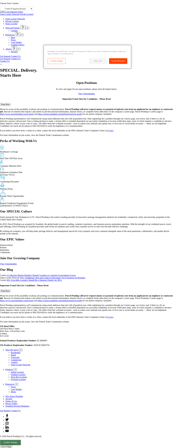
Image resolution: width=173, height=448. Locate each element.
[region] (87, 57)
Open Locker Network (9, 14)
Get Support (5, 56)
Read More (5, 104)
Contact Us (16, 56)
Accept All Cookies (118, 61)
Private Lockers (26, 14)
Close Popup (6, 447)
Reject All (98, 61)
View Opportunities (86, 94)
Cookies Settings (10, 442)
